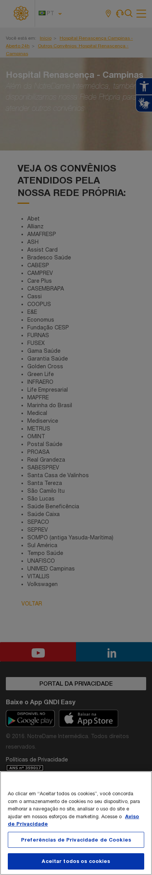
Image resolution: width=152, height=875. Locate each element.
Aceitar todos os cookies (76, 861)
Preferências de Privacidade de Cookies (76, 839)
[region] (76, 823)
